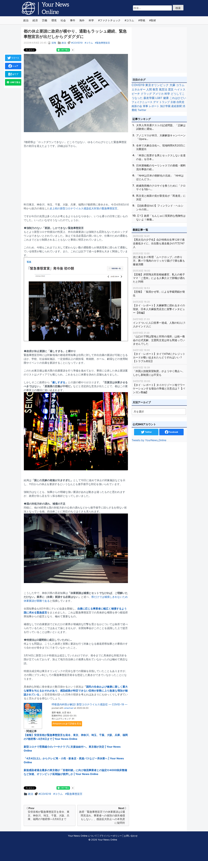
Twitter (142, 110)
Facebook (173, 432)
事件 (72, 20)
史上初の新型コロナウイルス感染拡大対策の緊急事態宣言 (83, 208)
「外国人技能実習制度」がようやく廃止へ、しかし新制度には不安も (159, 371)
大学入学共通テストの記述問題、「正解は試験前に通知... (161, 127)
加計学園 (165, 106)
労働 (44, 20)
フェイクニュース (142, 102)
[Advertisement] (76, 173)
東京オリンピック (157, 85)
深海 (54, 42)
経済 (35, 20)
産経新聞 (176, 106)
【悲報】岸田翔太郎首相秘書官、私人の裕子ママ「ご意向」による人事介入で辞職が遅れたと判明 (159, 276)
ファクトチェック (110, 20)
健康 (166, 98)
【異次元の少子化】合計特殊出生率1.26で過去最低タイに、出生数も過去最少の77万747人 (159, 242)
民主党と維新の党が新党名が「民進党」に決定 (161, 197)
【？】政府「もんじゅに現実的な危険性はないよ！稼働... (161, 217)
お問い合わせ (131, 835)
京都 (173, 102)
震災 (171, 89)
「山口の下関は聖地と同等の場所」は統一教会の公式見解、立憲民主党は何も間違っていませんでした (159, 338)
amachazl (68, 708)
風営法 (163, 89)
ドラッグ (146, 93)
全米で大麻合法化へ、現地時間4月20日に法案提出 (160, 147)
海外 (81, 20)
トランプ (164, 102)
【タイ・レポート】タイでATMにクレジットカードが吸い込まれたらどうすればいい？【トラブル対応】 (159, 356)
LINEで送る (15, 82)
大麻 (172, 85)
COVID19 (78, 42)
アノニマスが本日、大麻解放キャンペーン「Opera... (161, 137)
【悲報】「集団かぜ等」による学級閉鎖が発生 (159, 292)
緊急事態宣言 (103, 42)
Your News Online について (82, 835)
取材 (153, 20)
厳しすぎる (58, 382)
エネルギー (138, 89)
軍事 (145, 106)
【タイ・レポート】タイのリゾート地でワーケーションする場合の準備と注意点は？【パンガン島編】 (159, 387)
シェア (15, 66)
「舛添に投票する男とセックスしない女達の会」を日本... (161, 157)
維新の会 (137, 106)
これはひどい (177, 98)
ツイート (15, 58)
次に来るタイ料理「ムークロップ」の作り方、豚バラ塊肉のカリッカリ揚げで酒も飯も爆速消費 (159, 259)
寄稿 (142, 20)
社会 (63, 20)
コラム (130, 20)
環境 (54, 20)
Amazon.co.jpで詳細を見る (66, 723)
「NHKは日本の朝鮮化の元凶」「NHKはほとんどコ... (160, 177)
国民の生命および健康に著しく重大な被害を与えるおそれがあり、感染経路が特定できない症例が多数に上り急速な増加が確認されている (76, 690)
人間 (149, 89)
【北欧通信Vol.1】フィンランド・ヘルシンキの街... (159, 207)
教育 (155, 89)
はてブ (15, 74)
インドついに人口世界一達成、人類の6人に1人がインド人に (159, 323)
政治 (25, 20)
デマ (155, 102)
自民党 (180, 102)
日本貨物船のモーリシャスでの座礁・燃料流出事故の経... (161, 167)
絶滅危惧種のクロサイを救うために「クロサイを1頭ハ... (161, 187)
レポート (154, 106)
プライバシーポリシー (110, 835)
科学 (91, 20)
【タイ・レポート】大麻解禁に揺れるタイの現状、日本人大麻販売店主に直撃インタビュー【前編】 (159, 307)
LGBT (158, 98)
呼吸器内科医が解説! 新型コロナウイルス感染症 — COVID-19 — (89, 704)
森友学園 (149, 98)
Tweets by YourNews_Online (149, 440)
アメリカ (158, 93)
